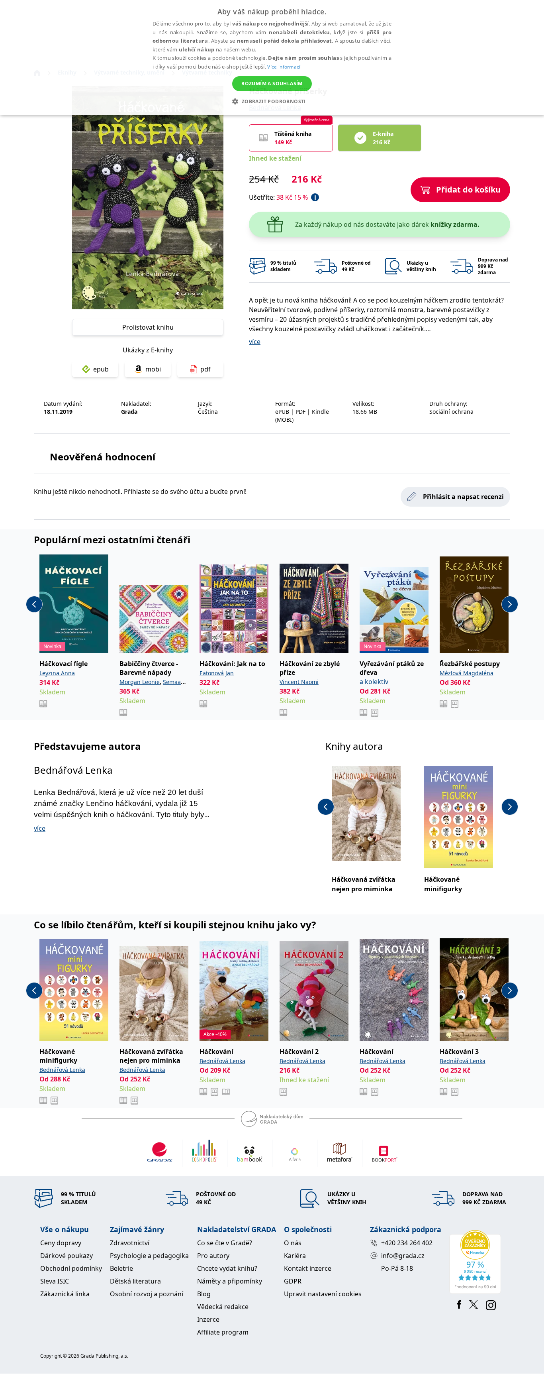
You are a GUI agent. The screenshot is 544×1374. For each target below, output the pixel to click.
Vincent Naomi (299, 682)
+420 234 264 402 (406, 1242)
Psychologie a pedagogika (149, 1255)
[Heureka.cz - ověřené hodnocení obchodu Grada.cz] (476, 1262)
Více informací (283, 66)
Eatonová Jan (217, 673)
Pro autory (213, 1255)
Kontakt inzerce (307, 1268)
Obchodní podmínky (71, 1268)
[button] (271, 101)
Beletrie (121, 1268)
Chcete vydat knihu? (227, 1268)
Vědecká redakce (223, 1306)
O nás (292, 1242)
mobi (153, 369)
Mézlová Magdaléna (466, 673)
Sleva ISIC (54, 1281)
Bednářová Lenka (73, 769)
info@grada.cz (403, 1255)
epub (101, 369)
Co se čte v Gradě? (224, 1242)
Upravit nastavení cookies (323, 1293)
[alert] (272, 57)
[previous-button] (34, 604)
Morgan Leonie (139, 682)
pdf (205, 369)
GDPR (292, 1281)
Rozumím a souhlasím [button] (272, 83)
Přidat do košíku (468, 189)
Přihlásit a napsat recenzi (463, 496)
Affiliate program (223, 1332)
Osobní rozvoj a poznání (146, 1293)
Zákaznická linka (65, 1293)
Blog (204, 1293)
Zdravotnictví (129, 1242)
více (254, 341)
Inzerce (208, 1319)
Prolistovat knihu (148, 327)
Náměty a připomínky (229, 1281)
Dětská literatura (135, 1281)
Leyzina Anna (57, 673)
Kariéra (295, 1255)
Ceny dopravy (60, 1242)
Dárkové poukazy (66, 1255)
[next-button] (509, 604)
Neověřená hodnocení (102, 456)
